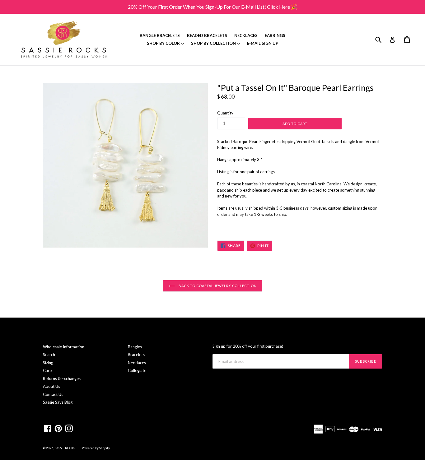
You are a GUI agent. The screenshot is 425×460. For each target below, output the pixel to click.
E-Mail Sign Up (262, 43)
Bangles (135, 346)
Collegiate (137, 370)
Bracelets (136, 354)
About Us (51, 386)
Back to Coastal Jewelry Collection (217, 286)
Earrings (275, 35)
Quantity (225, 112)
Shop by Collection (217, 43)
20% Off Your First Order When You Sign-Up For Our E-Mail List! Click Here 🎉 (212, 7)
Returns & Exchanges (62, 378)
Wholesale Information (63, 346)
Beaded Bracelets (207, 35)
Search (49, 354)
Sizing (48, 362)
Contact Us (53, 394)
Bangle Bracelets (160, 35)
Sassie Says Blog (57, 402)
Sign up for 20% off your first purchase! (248, 346)
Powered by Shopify (96, 448)
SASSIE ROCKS (65, 448)
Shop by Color (167, 43)
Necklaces (246, 35)
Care (47, 370)
